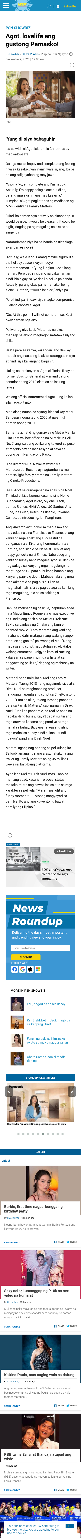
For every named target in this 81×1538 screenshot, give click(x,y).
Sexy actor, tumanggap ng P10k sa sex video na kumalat (36, 1293)
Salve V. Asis (30, 54)
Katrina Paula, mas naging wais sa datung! (39, 1374)
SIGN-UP (26, 957)
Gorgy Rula (12, 1302)
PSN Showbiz (18, 28)
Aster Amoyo (13, 1381)
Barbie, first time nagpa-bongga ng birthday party (33, 1208)
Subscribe (70, 6)
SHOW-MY (13, 54)
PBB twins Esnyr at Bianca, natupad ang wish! (37, 1456)
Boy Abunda (13, 1218)
